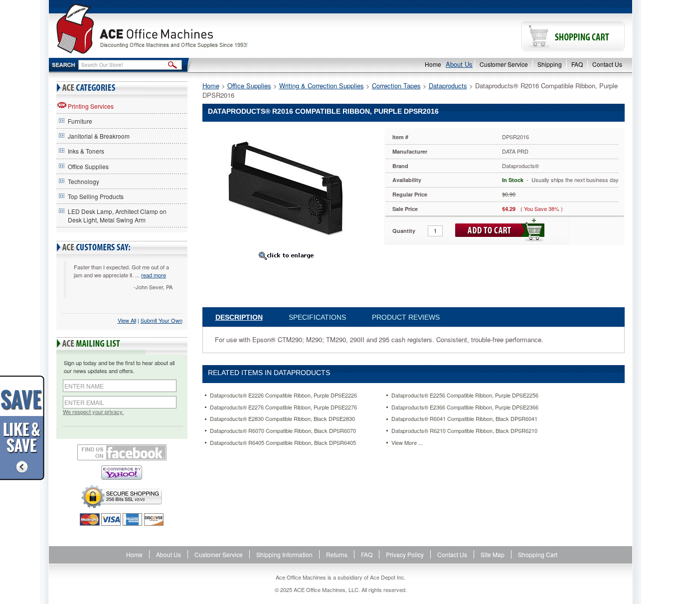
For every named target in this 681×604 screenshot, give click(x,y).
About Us (459, 64)
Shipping (549, 64)
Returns (336, 554)
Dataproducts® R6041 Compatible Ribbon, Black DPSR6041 (464, 418)
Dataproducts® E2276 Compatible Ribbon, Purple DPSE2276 (283, 407)
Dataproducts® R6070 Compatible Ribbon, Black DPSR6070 (283, 430)
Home (433, 64)
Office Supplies (88, 166)
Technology (83, 181)
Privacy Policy (405, 554)
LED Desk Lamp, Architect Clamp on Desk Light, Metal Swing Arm (117, 215)
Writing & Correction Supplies (321, 85)
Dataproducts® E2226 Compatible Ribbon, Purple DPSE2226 (283, 395)
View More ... (407, 442)
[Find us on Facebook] (121, 452)
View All (127, 320)
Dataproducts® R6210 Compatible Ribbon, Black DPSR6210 (464, 430)
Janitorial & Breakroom (99, 136)
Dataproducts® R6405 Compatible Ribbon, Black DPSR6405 (283, 442)
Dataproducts (448, 85)
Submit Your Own (161, 320)
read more (153, 275)
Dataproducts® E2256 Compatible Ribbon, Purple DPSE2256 (464, 395)
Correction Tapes (396, 85)
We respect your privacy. (93, 411)
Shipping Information (284, 554)
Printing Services (91, 106)
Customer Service (504, 64)
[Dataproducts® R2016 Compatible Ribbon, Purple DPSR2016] (285, 187)
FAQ (577, 64)
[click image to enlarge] (286, 255)
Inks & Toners (86, 151)
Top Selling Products (96, 196)
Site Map (493, 554)
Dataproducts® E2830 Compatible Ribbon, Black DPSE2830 (282, 418)
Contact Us (607, 64)
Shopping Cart (537, 554)
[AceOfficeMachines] (194, 28)
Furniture (80, 121)
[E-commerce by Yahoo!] (121, 472)
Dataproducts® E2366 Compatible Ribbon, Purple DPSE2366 (464, 407)
